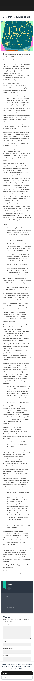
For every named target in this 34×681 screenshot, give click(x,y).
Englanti (8, 599)
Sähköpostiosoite (8, 648)
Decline (6, 677)
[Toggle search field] (31, 8)
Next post (8, 610)
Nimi (5, 641)
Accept (5, 673)
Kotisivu (5, 655)
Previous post (10, 607)
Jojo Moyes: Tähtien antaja (16, 17)
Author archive (9, 588)
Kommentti (6, 624)
